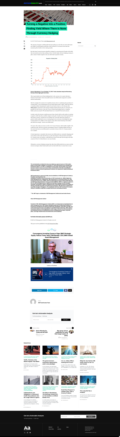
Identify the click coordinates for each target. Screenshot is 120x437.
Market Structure (27, 388)
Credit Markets (33, 386)
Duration (93, 386)
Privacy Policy (51, 429)
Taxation (91, 357)
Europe (49, 356)
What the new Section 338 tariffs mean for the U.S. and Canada (87, 362)
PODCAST (50, 427)
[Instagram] (93, 5)
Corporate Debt (28, 386)
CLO (24, 386)
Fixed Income (86, 387)
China (43, 356)
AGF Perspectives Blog (52, 223)
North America (45, 357)
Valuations (53, 389)
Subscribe (65, 319)
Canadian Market (64, 386)
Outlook (37, 19)
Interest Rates (89, 356)
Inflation (63, 387)
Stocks (53, 357)
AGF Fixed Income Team (44, 302)
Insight (27, 19)
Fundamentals (26, 387)
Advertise (59, 429)
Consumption (70, 386)
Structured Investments (28, 390)
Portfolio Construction (47, 388)
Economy (46, 356)
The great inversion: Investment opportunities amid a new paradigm (49, 362)
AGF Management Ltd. (49, 41)
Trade (94, 357)
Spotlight (25, 389)
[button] (95, 1)
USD (36, 357)
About (67, 427)
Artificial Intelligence (29, 356)
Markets (32, 19)
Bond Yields (87, 386)
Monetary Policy (83, 357)
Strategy (56, 357)
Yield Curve (85, 388)
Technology (29, 357)
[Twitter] (90, 5)
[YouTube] (95, 5)
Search (95, 46)
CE (58, 427)
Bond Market (82, 386)
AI (61, 356)
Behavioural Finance (54, 386)
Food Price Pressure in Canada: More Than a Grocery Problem (68, 391)
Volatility (44, 390)
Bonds (90, 386)
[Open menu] (71, 268)
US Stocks (34, 357)
